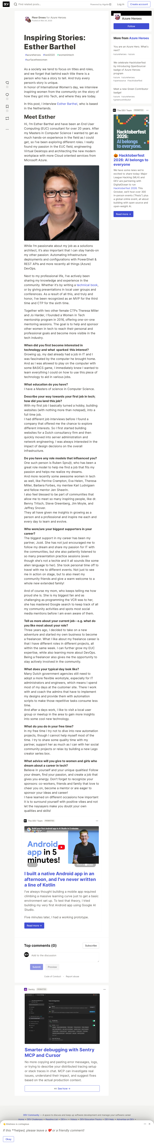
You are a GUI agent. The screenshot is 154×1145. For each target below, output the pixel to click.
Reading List (52, 1119)
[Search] (15, 4)
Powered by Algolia (99, 4)
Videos (73, 1119)
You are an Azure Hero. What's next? (130, 50)
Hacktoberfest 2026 (125, 188)
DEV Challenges (35, 1119)
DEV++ (64, 1119)
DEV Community (31, 1115)
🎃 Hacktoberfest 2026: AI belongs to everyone (131, 160)
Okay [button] (8, 1139)
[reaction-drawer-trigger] (7, 84)
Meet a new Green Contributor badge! (130, 94)
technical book (87, 285)
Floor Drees (39, 17)
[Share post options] (7, 129)
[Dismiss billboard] (149, 1124)
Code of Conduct (52, 976)
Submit (36, 966)
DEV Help (109, 1119)
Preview (52, 966)
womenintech (65, 54)
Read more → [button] (34, 925)
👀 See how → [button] (62, 1088)
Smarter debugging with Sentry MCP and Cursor (59, 1052)
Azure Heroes (58, 17)
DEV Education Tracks (91, 1119)
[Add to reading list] (7, 108)
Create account (139, 4)
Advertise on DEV (125, 1119)
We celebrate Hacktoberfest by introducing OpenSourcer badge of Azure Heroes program (129, 71)
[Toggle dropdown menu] (97, 820)
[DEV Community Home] (6, 4)
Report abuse (72, 976)
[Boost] (7, 118)
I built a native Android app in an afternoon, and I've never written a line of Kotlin (60, 879)
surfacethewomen (36, 59)
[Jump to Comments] (7, 96)
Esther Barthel (67, 104)
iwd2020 (49, 54)
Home (21, 1119)
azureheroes (33, 54)
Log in (120, 4)
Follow (131, 26)
